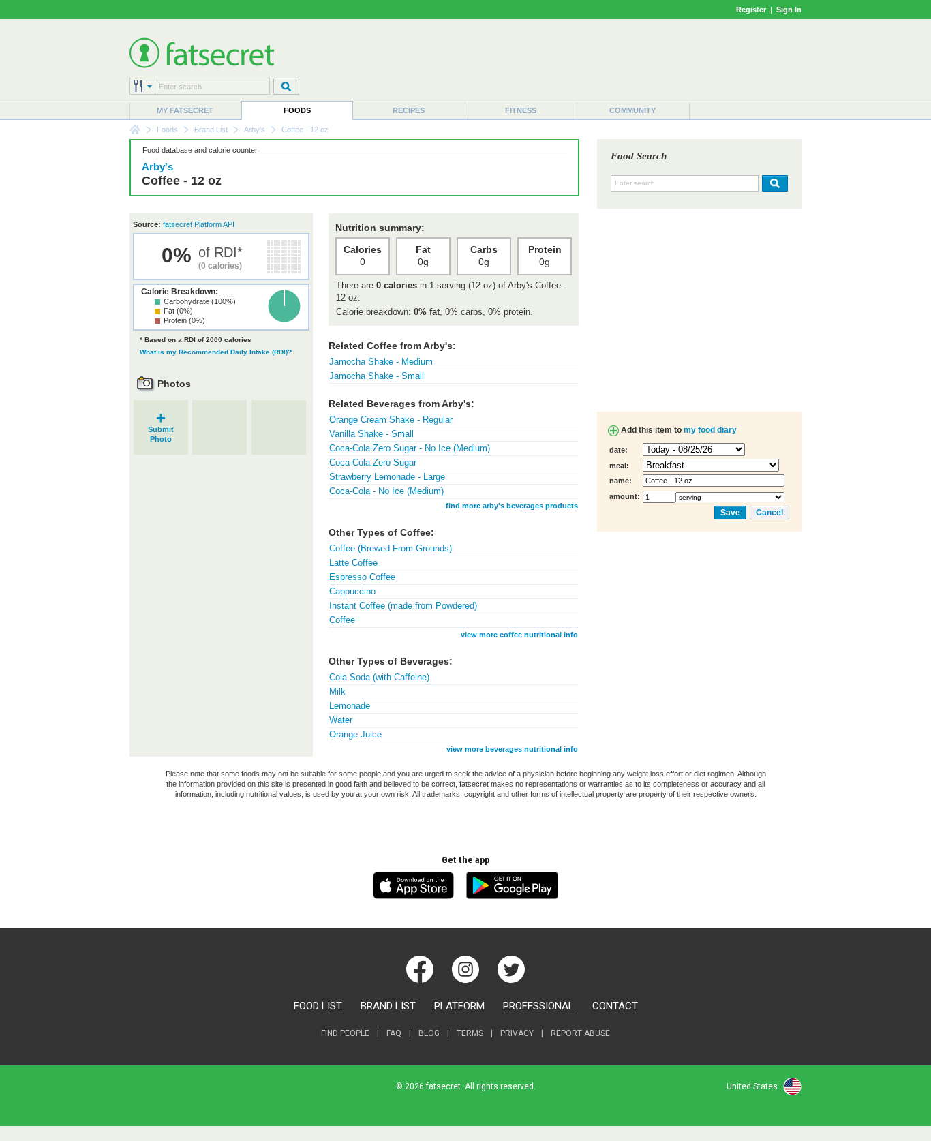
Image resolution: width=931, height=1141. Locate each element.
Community (632, 110)
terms (470, 1033)
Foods (297, 110)
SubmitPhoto (161, 429)
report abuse (580, 1033)
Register (751, 9)
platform (459, 1006)
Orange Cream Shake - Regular (391, 419)
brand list (388, 1006)
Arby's (254, 129)
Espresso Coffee (362, 577)
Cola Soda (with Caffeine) (379, 677)
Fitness (520, 110)
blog (429, 1033)
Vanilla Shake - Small (371, 434)
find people (345, 1033)
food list (318, 1006)
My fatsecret (185, 110)
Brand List (211, 129)
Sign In (789, 9)
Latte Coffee (353, 563)
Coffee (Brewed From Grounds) (390, 548)
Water (340, 720)
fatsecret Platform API (198, 224)
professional (538, 1006)
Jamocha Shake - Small (376, 376)
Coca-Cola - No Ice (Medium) (386, 491)
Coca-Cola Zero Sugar (372, 462)
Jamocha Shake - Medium (381, 361)
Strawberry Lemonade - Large (387, 477)
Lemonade (349, 706)
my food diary (710, 430)
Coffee (342, 620)
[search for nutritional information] (773, 183)
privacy (517, 1033)
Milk (337, 691)
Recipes (409, 110)
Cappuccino (352, 591)
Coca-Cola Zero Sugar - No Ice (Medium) (409, 448)
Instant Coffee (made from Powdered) (403, 605)
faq (393, 1033)
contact (615, 1006)
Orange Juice (355, 734)
